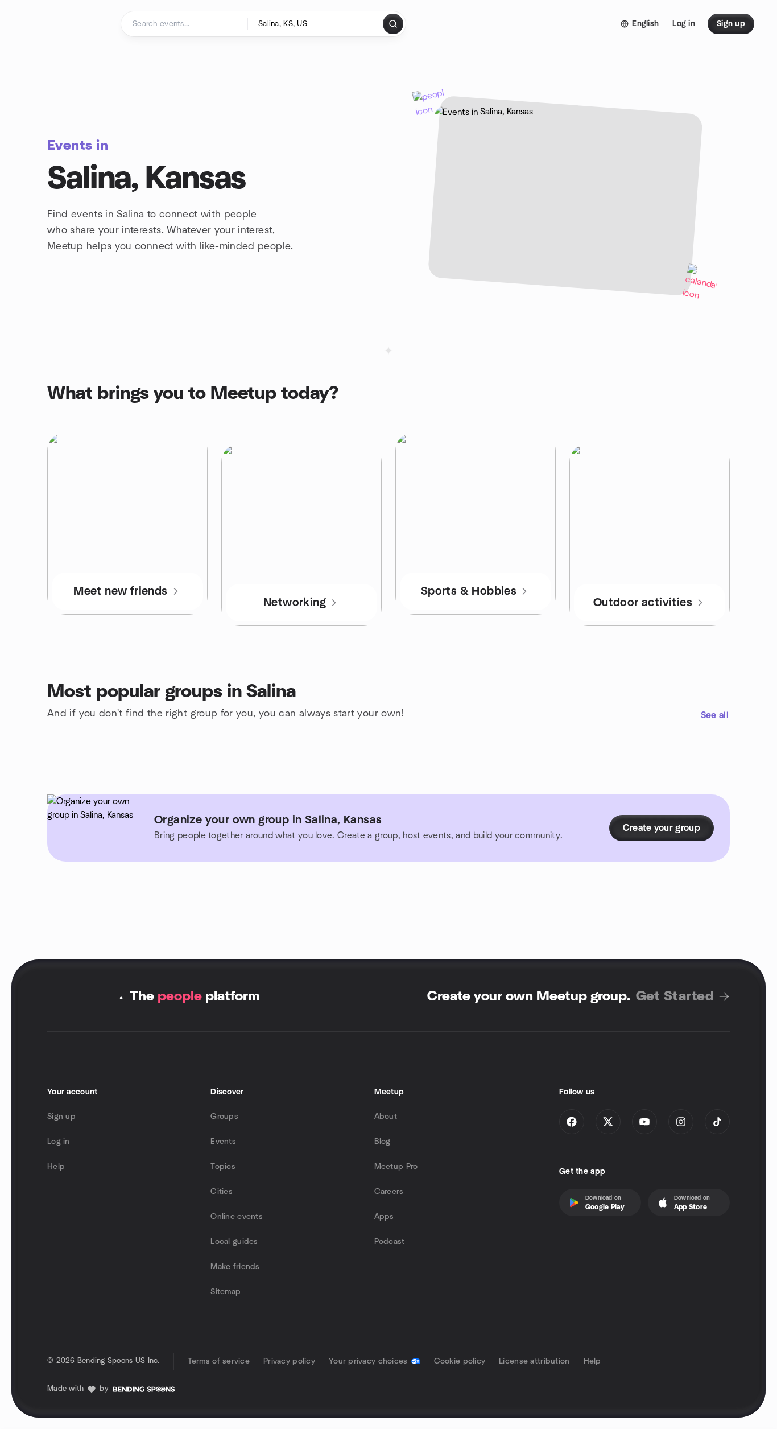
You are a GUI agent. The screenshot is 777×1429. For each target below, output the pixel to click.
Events (223, 1142)
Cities (221, 1192)
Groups (224, 1117)
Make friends (234, 1267)
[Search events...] (393, 24)
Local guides (234, 1242)
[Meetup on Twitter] (608, 1121)
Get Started (675, 996)
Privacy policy (289, 1361)
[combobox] (316, 24)
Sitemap (225, 1292)
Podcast (389, 1242)
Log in (58, 1142)
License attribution (534, 1361)
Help (56, 1167)
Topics (222, 1167)
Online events (236, 1217)
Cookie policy (460, 1361)
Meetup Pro (396, 1167)
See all (715, 715)
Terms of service (219, 1361)
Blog (382, 1142)
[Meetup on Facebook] (571, 1121)
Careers (389, 1192)
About (385, 1117)
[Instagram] (680, 1121)
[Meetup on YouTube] (644, 1121)
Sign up (61, 1117)
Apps (384, 1217)
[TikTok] (717, 1121)
